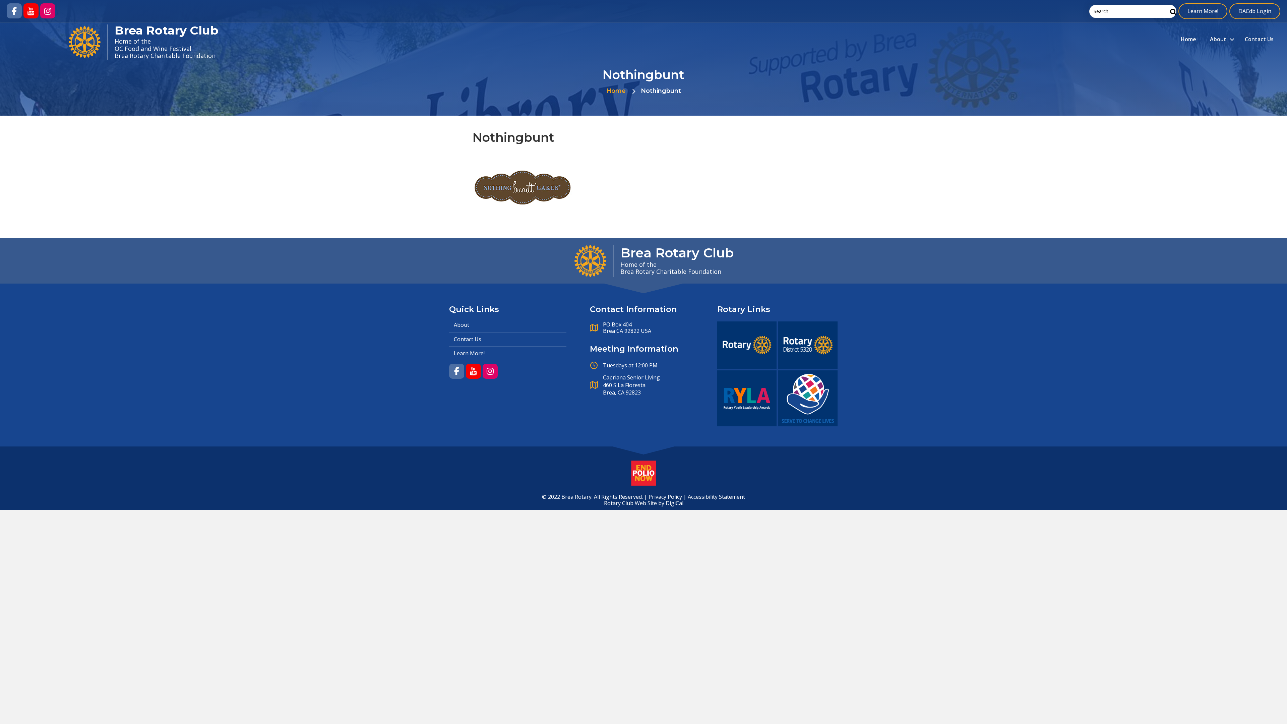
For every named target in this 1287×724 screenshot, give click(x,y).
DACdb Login (1254, 11)
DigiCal (674, 503)
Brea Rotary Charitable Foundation (165, 56)
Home (1188, 39)
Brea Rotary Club (167, 30)
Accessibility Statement (716, 496)
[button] (14, 10)
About (1218, 39)
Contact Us (1259, 39)
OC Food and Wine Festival (153, 49)
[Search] (1171, 11)
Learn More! (1202, 11)
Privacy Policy (665, 496)
